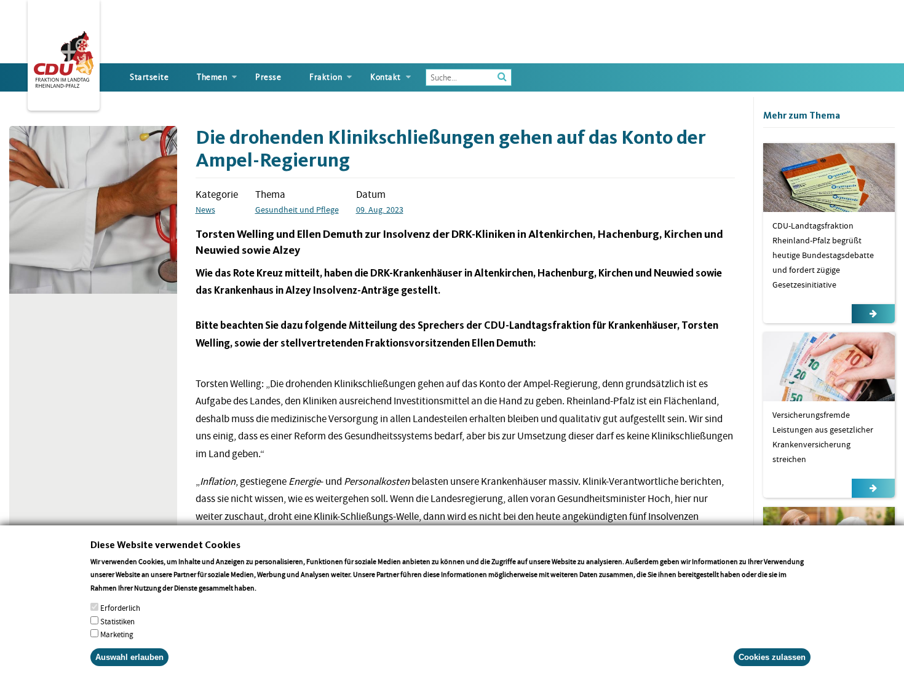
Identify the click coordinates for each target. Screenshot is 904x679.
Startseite (149, 77)
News (205, 209)
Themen (212, 77)
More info (274, 587)
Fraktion (325, 77)
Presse (268, 77)
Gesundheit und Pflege (297, 209)
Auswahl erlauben (129, 657)
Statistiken (117, 621)
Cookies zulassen (772, 657)
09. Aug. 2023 (379, 209)
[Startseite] (63, 57)
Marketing (116, 634)
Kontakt (385, 77)
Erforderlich (120, 608)
